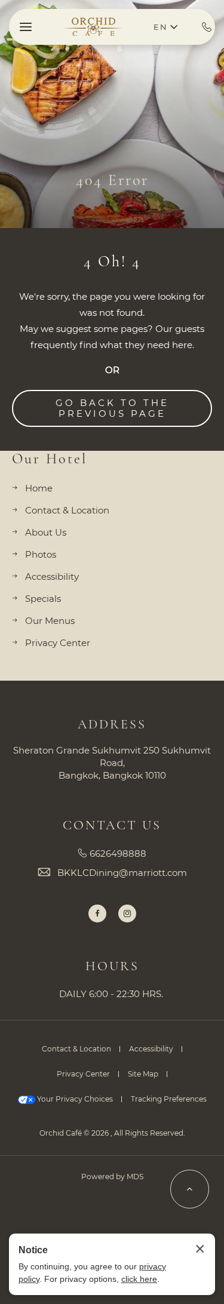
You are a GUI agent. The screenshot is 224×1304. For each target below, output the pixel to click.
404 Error (112, 180)
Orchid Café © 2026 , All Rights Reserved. (112, 1132)
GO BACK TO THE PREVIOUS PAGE (112, 408)
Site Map (143, 1073)
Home (39, 488)
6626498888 (118, 853)
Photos (40, 554)
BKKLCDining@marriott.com (122, 872)
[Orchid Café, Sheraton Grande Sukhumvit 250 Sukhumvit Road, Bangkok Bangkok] (94, 27)
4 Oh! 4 (112, 261)
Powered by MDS (112, 1176)
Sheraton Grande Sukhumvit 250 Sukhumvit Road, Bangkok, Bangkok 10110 (112, 763)
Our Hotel (49, 459)
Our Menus (50, 620)
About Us (45, 532)
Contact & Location (67, 510)
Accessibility (52, 576)
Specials (43, 598)
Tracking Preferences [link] (169, 1098)
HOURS (112, 966)
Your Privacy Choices (74, 1098)
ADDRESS (112, 724)
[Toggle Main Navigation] (26, 27)
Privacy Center (57, 642)
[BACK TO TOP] (189, 1189)
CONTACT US (112, 825)
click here (139, 1279)
